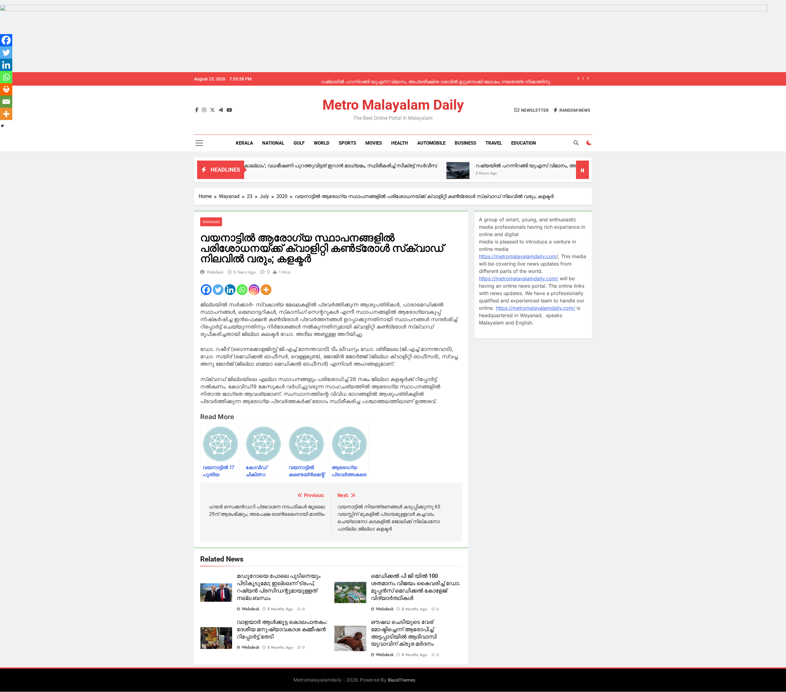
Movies (373, 143)
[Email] (6, 101)
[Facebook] (206, 289)
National (273, 143)
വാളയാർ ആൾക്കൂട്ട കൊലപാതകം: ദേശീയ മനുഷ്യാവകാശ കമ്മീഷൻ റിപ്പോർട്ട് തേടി (282, 629)
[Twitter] (218, 289)
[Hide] (2, 125)
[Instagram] (254, 289)
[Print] (6, 89)
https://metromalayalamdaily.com (517, 256)
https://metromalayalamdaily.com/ (518, 278)
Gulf (299, 143)
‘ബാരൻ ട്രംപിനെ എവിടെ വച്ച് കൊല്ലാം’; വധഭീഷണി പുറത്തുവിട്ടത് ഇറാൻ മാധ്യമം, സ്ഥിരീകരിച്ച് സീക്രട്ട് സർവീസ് (272, 166)
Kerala (244, 143)
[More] (266, 289)
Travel (493, 143)
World (321, 143)
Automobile (431, 143)
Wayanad (211, 221)
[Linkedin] (230, 289)
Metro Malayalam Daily (393, 105)
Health (399, 143)
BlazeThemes (401, 679)
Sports (347, 143)
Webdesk (215, 272)
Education (523, 143)
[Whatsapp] (242, 289)
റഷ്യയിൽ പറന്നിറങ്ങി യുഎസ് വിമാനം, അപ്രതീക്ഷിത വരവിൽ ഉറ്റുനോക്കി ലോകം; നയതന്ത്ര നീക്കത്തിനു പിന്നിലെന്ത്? (435, 78)
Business (465, 143)
